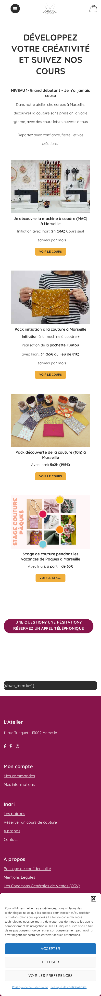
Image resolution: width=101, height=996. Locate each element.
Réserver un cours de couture (30, 822)
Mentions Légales (19, 877)
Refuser (50, 962)
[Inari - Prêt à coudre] (50, 8)
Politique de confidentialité (30, 987)
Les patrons (14, 813)
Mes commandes (19, 775)
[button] (93, 898)
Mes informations (19, 784)
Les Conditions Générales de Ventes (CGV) (42, 885)
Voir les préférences (50, 975)
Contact (11, 839)
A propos (12, 830)
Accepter (50, 948)
